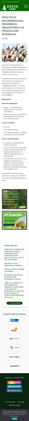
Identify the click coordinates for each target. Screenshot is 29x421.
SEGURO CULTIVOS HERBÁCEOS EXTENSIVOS (13, 264)
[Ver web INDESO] (14, 330)
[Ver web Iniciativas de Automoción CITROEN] (14, 348)
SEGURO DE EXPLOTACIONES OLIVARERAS (14, 270)
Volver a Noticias (15, 303)
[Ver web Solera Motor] (14, 366)
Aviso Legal (20, 402)
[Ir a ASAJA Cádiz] (10, 7)
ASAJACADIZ (15, 386)
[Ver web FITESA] (14, 339)
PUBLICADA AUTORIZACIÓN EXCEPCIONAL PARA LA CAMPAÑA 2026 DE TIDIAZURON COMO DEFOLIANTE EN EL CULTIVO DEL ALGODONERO (14, 254)
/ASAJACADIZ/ (15, 391)
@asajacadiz (15, 382)
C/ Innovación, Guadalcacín (11, 1)
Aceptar (14, 418)
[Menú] (25, 6)
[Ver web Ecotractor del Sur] (14, 320)
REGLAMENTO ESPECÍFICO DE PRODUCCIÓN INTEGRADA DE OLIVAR (13, 277)
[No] (27, 416)
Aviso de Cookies (10, 402)
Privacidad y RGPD (14, 405)
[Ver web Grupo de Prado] (14, 357)
